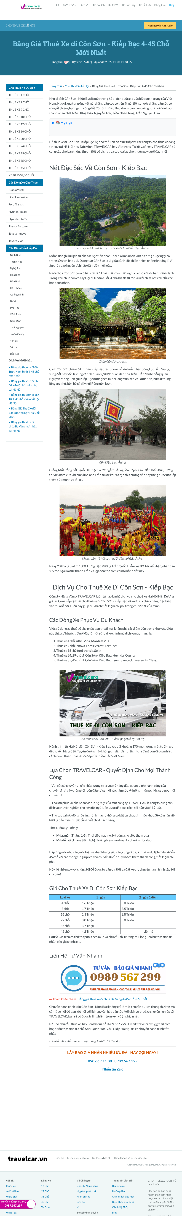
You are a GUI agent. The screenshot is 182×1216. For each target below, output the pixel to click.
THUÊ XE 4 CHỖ (19, 95)
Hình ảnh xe (83, 1196)
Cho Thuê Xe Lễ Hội (77, 86)
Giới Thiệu (69, 5)
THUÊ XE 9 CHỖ (19, 109)
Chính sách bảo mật (123, 1196)
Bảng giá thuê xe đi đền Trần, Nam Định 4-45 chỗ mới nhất (24, 371)
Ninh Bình (15, 255)
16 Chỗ (45, 1185)
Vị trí (79, 1207)
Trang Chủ (55, 86)
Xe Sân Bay (128, 5)
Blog (172, 5)
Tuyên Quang (17, 333)
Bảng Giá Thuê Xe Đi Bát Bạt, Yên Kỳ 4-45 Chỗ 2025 (24, 413)
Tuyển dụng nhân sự (78, 1157)
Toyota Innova (17, 233)
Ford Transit (16, 204)
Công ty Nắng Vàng (87, 1185)
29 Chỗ (45, 1191)
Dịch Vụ (84, 5)
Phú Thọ (14, 307)
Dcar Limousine (18, 197)
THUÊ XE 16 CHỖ (20, 131)
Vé (14, 1185)
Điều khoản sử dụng (123, 1201)
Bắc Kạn (15, 353)
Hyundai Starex (18, 219)
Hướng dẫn (118, 1191)
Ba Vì (13, 301)
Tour (8, 1185)
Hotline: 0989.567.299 (160, 25)
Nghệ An (15, 268)
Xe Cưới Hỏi (12, 1191)
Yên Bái (14, 340)
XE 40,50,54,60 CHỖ (21, 175)
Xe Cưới (113, 5)
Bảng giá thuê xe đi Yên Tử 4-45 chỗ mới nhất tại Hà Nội (24, 399)
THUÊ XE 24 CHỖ (20, 146)
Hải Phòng (16, 287)
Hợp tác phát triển (87, 1191)
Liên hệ (60, 1157)
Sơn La (13, 347)
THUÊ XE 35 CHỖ (20, 160)
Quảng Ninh (17, 294)
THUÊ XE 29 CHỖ (20, 153)
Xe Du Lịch (11, 1196)
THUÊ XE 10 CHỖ (20, 116)
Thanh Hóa (16, 261)
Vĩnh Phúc (16, 314)
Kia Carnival (16, 189)
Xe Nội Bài (11, 1212)
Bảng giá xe (118, 1185)
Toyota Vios (16, 240)
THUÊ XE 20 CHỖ (20, 138)
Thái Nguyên (17, 327)
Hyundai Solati (18, 211)
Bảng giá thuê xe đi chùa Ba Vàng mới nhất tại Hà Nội (23, 426)
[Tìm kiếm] (57, 5)
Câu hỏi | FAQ (119, 1207)
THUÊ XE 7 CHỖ (19, 102)
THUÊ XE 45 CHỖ (20, 168)
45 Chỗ (45, 1201)
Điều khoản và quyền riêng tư (130, 1157)
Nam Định (15, 320)
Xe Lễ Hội (145, 5)
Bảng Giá (159, 5)
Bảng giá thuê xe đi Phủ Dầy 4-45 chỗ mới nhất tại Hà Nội (24, 385)
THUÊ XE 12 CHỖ (20, 124)
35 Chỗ (45, 1196)
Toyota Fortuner (18, 226)
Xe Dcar (45, 1207)
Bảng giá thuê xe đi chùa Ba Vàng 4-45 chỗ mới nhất (112, 999)
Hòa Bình (15, 274)
